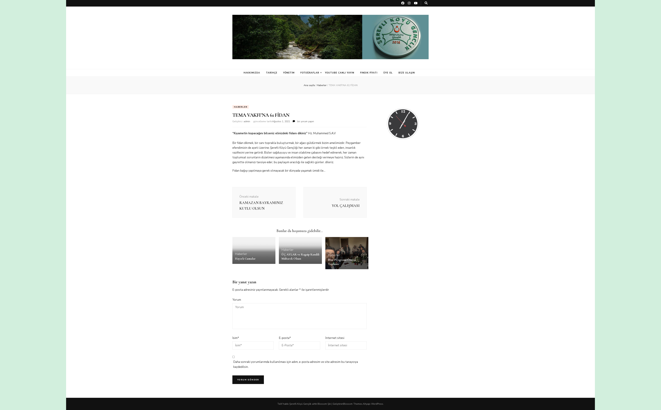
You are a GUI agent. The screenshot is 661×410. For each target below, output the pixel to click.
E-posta (285, 338)
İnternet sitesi (334, 338)
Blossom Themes (352, 404)
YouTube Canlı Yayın (339, 72)
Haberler (240, 107)
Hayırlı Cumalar (245, 258)
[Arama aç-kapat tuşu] (426, 3)
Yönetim (289, 72)
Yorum (236, 300)
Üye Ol (388, 72)
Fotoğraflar (309, 72)
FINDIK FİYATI (369, 72)
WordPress (377, 404)
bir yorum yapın (305, 121)
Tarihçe (271, 72)
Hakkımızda (252, 72)
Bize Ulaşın (406, 72)
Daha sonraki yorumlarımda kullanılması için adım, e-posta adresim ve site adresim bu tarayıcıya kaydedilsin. (295, 364)
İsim (235, 338)
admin (247, 121)
